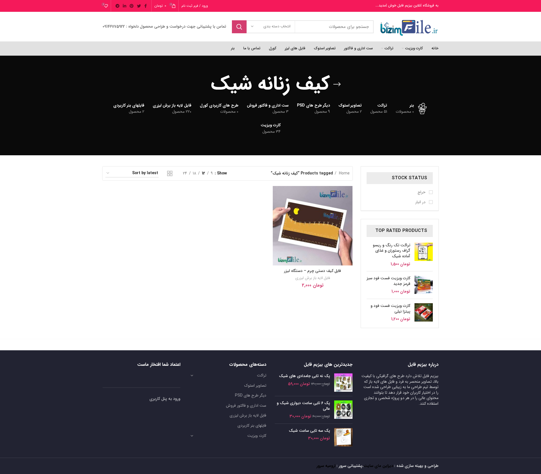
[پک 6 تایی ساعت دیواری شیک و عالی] (343, 409)
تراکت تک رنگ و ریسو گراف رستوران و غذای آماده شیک (391, 251)
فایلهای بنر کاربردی (252, 425)
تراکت (261, 375)
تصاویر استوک (255, 385)
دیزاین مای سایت (378, 466)
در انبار (421, 202)
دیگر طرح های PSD (250, 395)
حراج (422, 192)
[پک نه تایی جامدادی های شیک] (343, 382)
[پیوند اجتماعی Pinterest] (131, 6)
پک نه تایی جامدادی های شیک (304, 376)
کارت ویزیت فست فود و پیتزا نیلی (390, 308)
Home (344, 173)
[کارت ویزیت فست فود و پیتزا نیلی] (423, 312)
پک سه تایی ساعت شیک (309, 431)
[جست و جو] (239, 26)
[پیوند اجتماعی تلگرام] (117, 6)
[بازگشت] (337, 84)
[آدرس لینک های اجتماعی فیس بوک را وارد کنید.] (145, 6)
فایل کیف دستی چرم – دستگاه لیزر (312, 271)
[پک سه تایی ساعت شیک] (343, 437)
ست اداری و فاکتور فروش (246, 405)
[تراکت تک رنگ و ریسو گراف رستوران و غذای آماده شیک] (423, 255)
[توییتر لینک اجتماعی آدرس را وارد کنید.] (139, 6)
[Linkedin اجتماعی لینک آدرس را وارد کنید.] (124, 6)
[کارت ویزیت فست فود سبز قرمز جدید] (423, 285)
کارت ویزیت (256, 436)
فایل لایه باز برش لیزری (312, 278)
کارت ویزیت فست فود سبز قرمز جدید (388, 281)
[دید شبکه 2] (169, 173)
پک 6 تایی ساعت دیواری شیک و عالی (303, 405)
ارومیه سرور (325, 466)
